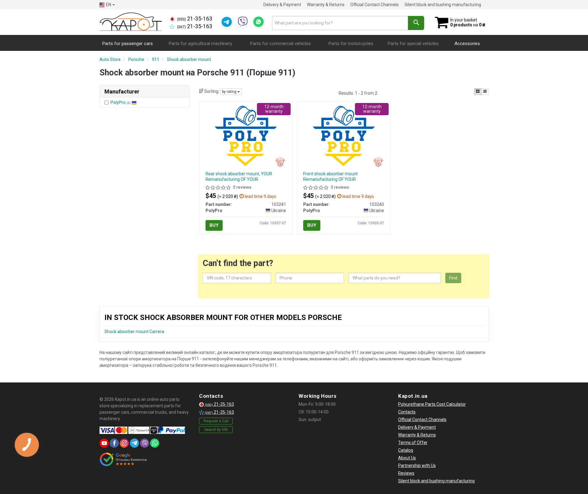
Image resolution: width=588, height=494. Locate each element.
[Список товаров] (484, 91)
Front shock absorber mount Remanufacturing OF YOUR (330, 176)
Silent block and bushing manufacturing (443, 4)
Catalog (405, 450)
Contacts (407, 411)
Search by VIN (216, 430)
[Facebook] (114, 443)
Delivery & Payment (282, 4)
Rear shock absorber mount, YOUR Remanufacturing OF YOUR (238, 176)
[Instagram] (124, 443)
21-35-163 (194, 19)
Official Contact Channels (374, 4)
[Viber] (242, 22)
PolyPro (121, 102)
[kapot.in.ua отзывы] (123, 459)
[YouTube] (104, 443)
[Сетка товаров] (477, 91)
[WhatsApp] (258, 22)
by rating (229, 91)
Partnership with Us (417, 465)
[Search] (416, 23)
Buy (214, 225)
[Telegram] (227, 22)
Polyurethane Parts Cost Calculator (432, 404)
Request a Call (216, 421)
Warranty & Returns (326, 4)
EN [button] (108, 4)
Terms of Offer (413, 442)
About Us (407, 457)
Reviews (406, 473)
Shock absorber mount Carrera (134, 331)
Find (453, 278)
